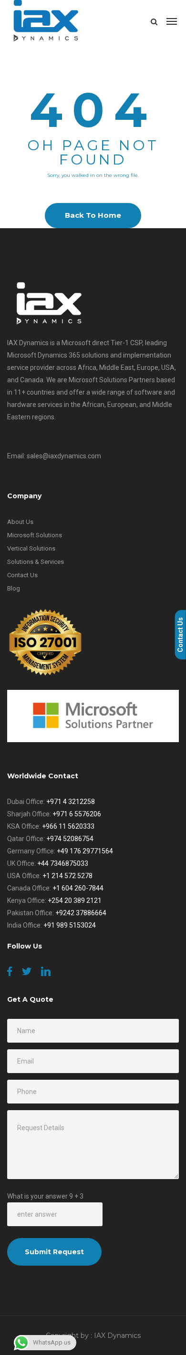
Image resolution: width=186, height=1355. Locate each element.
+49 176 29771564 (85, 851)
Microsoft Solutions (34, 535)
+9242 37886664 (80, 913)
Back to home (93, 215)
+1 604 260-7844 (77, 888)
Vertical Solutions (31, 548)
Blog (13, 588)
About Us (20, 521)
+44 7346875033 (62, 863)
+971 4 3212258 (70, 801)
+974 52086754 (69, 838)
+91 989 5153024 (69, 925)
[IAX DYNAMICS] (46, 21)
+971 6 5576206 (76, 814)
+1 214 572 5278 (67, 876)
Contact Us (22, 575)
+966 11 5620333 (68, 826)
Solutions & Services (35, 561)
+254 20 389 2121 (75, 900)
